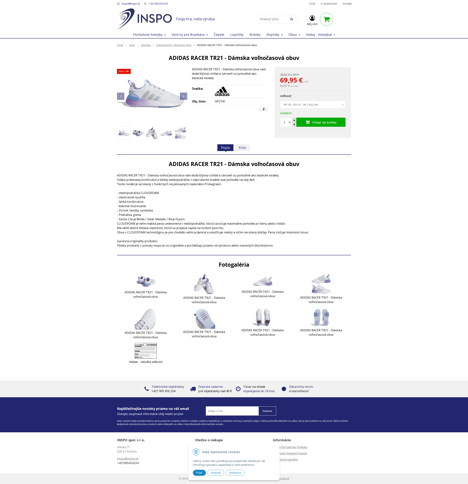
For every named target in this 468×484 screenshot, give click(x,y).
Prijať (199, 472)
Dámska (146, 45)
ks (290, 122)
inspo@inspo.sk (131, 3)
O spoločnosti (329, 3)
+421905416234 (158, 3)
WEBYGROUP (282, 478)
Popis (225, 147)
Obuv (132, 45)
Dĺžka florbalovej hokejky (290, 447)
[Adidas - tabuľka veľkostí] (146, 350)
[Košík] (326, 19)
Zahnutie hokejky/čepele (290, 453)
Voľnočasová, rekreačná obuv (173, 45)
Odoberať (267, 411)
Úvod (312, 3)
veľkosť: (286, 96)
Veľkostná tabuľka (285, 460)
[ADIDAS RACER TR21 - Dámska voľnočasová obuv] (152, 94)
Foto (242, 147)
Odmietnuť (235, 472)
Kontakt (347, 3)
